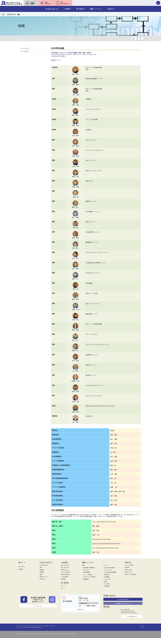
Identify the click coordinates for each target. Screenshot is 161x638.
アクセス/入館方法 (65, 572)
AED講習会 (107, 586)
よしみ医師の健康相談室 (110, 572)
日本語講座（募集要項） (89, 567)
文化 (62, 588)
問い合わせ (42, 579)
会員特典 (63, 579)
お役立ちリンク (129, 572)
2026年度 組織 (24, 48)
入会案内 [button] (67, 9)
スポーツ (63, 585)
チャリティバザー (108, 570)
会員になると (64, 570)
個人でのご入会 (65, 567)
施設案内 (42, 570)
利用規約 (20, 569)
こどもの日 (107, 584)
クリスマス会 (107, 579)
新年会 (105, 581)
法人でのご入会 (65, 565)
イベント (105, 565)
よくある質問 (64, 576)
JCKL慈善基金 (24, 51)
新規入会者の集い (65, 574)
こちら (59, 60)
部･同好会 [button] (80, 9)
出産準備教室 (86, 572)
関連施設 (42, 572)
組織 (18, 14)
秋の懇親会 (107, 577)
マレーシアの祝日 (129, 565)
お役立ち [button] (110, 9)
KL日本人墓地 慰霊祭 (109, 567)
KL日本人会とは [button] (51, 9)
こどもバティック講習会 (89, 577)
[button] (30, 3)
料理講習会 (86, 579)
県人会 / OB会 (128, 570)
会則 (41, 567)
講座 (83, 565)
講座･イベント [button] (95, 9)
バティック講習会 (87, 574)
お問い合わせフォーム (123, 603)
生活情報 (127, 567)
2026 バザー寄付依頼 (130, 574)
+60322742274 (124, 599)
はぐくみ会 (86, 570)
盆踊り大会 (107, 574)
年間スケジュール (44, 576)
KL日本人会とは (44, 565)
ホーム (23, 562)
